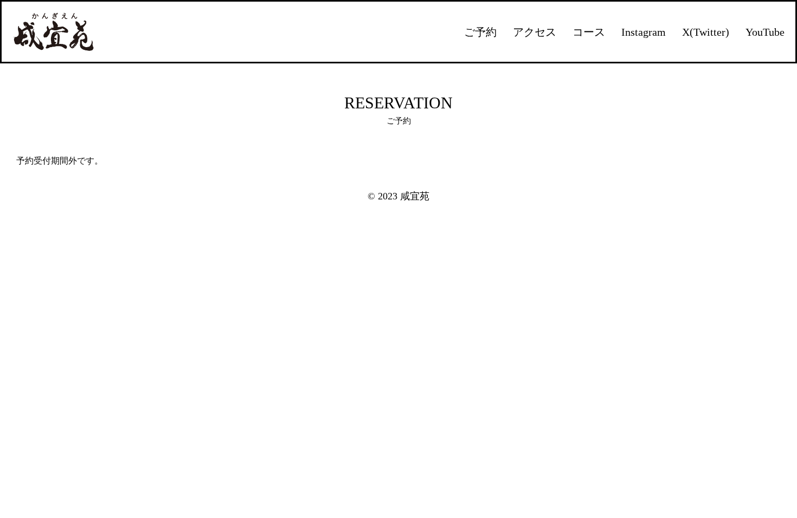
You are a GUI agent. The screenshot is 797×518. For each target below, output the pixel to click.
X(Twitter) (705, 32)
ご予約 (480, 32)
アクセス (534, 32)
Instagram (643, 32)
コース (589, 32)
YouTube (765, 32)
